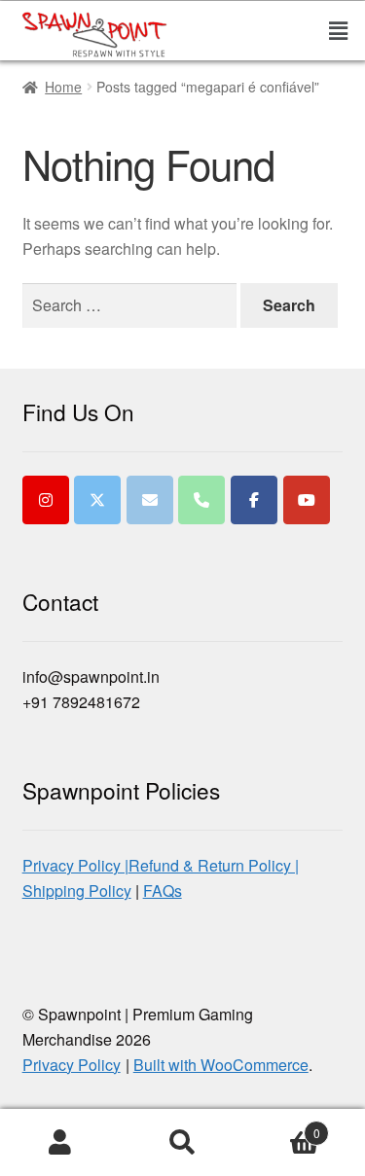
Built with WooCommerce (221, 1064)
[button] (323, 30)
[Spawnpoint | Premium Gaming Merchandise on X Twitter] (97, 500)
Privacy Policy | (75, 865)
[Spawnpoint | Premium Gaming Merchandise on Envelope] (150, 500)
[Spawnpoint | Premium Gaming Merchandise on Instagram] (45, 500)
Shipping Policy (76, 890)
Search (182, 1143)
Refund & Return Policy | (213, 865)
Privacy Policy (71, 1064)
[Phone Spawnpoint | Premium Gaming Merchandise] (201, 500)
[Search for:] (131, 305)
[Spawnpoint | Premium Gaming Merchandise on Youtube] (306, 500)
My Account (61, 1143)
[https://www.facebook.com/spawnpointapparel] (254, 500)
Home (63, 86)
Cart (281, 1126)
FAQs (162, 890)
